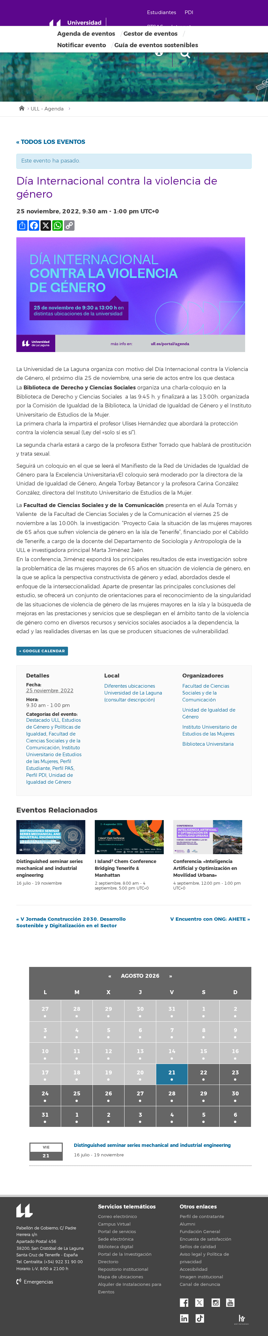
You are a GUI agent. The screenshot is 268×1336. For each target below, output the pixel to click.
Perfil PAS (63, 768)
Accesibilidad (194, 1269)
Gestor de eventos (150, 34)
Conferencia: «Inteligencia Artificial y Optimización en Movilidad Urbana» (205, 868)
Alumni (187, 1224)
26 (108, 1093)
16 (235, 1051)
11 (76, 1051)
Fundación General (200, 1231)
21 (172, 1072)
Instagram (217, 1301)
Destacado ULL (42, 720)
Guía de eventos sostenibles (156, 45)
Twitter (202, 1301)
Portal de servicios (117, 1231)
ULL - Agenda (47, 109)
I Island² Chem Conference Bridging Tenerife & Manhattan (125, 868)
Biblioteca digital (115, 1246)
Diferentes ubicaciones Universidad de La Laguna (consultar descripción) (133, 693)
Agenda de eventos (86, 34)
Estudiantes (161, 13)
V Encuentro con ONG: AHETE (210, 919)
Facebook (186, 1301)
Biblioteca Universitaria (208, 744)
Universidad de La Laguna (24, 1211)
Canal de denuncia (200, 1284)
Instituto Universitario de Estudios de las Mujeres (53, 754)
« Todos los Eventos (50, 142)
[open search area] (185, 54)
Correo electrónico (117, 1216)
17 (45, 1072)
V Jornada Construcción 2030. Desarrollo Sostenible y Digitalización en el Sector (71, 922)
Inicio (21, 107)
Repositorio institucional (123, 1269)
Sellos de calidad (198, 1246)
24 (45, 1093)
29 (108, 1009)
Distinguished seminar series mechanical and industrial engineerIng (49, 868)
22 (203, 1072)
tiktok (202, 1316)
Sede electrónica (116, 1239)
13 (140, 1051)
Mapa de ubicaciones (120, 1277)
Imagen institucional (201, 1277)
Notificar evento (81, 45)
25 (76, 1093)
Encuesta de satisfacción (205, 1239)
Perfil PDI (36, 775)
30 (140, 1009)
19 (108, 1072)
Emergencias (38, 1282)
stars (65, 1304)
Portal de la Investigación (125, 1254)
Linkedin (186, 1316)
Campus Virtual (114, 1224)
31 (172, 1009)
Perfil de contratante (202, 1216)
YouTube (233, 1301)
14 (172, 1051)
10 (45, 1051)
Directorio (108, 1262)
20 (140, 1072)
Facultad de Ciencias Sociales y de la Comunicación (53, 741)
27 (45, 1009)
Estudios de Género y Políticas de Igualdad (53, 727)
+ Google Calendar (42, 651)
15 (203, 1051)
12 (108, 1051)
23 (235, 1072)
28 (76, 1009)
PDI (189, 13)
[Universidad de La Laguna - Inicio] (77, 25)
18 (76, 1072)
